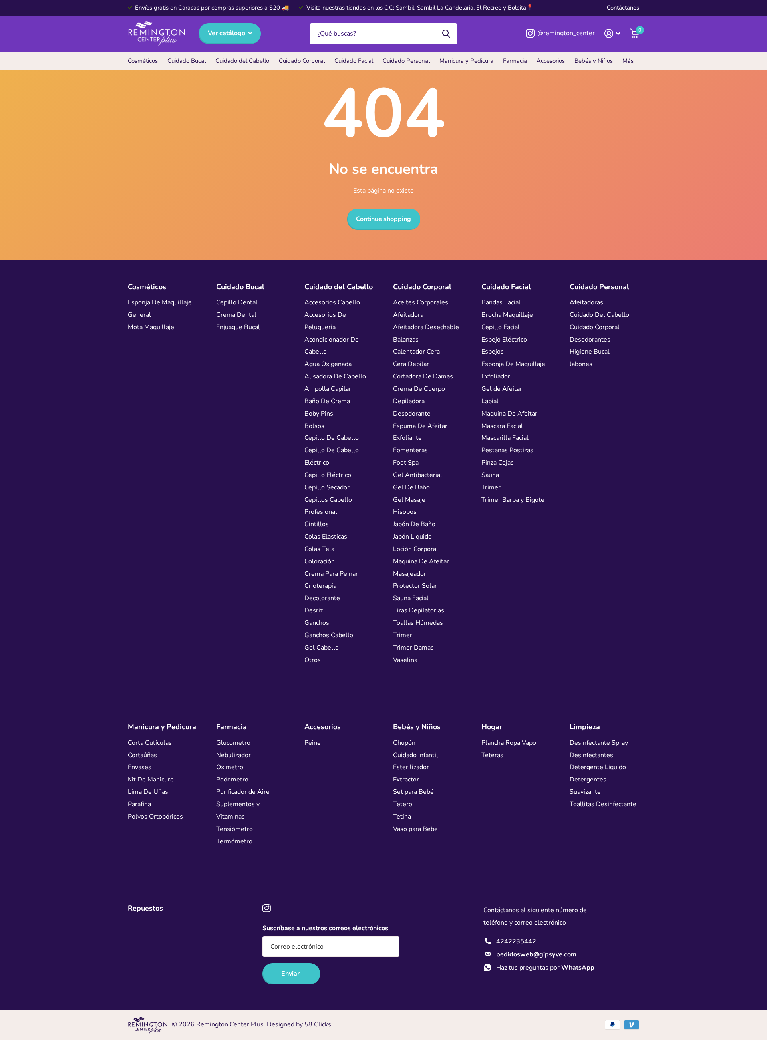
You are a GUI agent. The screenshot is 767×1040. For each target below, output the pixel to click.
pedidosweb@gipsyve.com (536, 954)
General (139, 314)
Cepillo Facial (500, 327)
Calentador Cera (416, 351)
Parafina (139, 804)
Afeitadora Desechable (426, 327)
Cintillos (316, 524)
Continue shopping (383, 219)
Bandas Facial (501, 302)
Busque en (446, 33)
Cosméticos (143, 61)
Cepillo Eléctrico (327, 475)
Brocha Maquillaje (507, 314)
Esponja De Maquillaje (160, 302)
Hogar (491, 727)
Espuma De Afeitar (420, 426)
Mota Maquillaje (151, 327)
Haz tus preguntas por (545, 967)
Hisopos (405, 511)
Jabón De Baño (414, 524)
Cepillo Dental (237, 302)
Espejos (492, 351)
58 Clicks (317, 1024)
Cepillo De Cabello (331, 437)
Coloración (319, 561)
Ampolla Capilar (327, 388)
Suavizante (585, 791)
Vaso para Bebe (415, 829)
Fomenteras (410, 450)
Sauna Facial (411, 598)
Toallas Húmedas (418, 622)
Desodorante (412, 413)
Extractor (406, 779)
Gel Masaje (409, 499)
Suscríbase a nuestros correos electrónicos (325, 928)
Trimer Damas (413, 647)
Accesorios (551, 61)
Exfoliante (407, 437)
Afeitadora (408, 314)
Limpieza (585, 727)
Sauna (490, 475)
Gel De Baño (411, 487)
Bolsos (314, 426)
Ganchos (316, 622)
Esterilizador (411, 767)
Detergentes (588, 779)
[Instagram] (266, 908)
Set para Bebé (413, 791)
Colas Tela (319, 549)
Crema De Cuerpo (419, 388)
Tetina (402, 816)
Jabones (581, 364)
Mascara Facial (502, 426)
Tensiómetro (234, 829)
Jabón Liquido (412, 536)
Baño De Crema (327, 401)
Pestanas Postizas (507, 450)
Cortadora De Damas (423, 376)
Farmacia (515, 61)
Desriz (313, 610)
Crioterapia (320, 585)
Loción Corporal (415, 549)
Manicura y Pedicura (466, 61)
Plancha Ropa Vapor (509, 742)
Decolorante (322, 598)
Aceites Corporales (420, 302)
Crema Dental (236, 314)
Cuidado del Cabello (242, 61)
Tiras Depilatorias (418, 610)
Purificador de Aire (243, 791)
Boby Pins (318, 413)
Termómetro (234, 841)
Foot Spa (406, 462)
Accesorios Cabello (332, 302)
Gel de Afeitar (501, 388)
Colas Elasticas (325, 536)
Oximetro (229, 767)
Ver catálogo (227, 33)
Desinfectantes (591, 755)
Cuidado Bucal (186, 61)
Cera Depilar (411, 364)
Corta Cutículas (150, 742)
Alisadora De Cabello (335, 376)
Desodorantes (590, 339)
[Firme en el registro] (612, 33)
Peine (312, 742)
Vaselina (405, 660)
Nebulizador (233, 755)
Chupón (404, 742)
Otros (312, 660)
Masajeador (409, 573)
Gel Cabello (321, 647)
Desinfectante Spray (599, 742)
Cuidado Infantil (415, 755)
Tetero (402, 804)
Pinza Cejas (497, 462)
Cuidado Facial (353, 61)
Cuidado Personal (406, 61)
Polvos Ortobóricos (155, 816)
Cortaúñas (142, 755)
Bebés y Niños (593, 61)
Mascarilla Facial (505, 437)
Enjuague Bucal (238, 327)
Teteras (492, 755)
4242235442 (516, 941)
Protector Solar (415, 585)
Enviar (291, 973)
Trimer (402, 635)
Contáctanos (623, 8)
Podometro (232, 779)
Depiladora (409, 401)
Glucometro (233, 742)
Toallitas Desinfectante (603, 804)
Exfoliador (495, 376)
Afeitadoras (586, 302)
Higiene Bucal (590, 351)
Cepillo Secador (327, 487)
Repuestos (145, 908)
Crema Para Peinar (331, 573)
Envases (139, 767)
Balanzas (406, 339)
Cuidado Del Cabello (599, 314)
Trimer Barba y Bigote (512, 499)
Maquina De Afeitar (421, 561)
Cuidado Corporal (302, 61)
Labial (490, 401)
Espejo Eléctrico (504, 339)
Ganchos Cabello (328, 635)
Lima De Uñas (148, 791)
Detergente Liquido (598, 767)
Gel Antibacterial (417, 475)
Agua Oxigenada (328, 364)
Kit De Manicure (151, 779)
